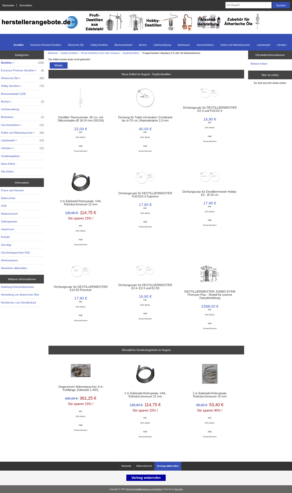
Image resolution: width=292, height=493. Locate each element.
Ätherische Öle (76, 45)
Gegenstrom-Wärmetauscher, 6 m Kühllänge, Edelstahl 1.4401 (80, 388)
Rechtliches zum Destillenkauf (18, 302)
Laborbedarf (263, 45)
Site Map (6, 244)
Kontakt (5, 236)
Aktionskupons (9, 260)
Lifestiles (281, 45)
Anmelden (25, 5)
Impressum (7, 229)
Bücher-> (22, 101)
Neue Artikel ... (9, 163)
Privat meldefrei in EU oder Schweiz (100, 53)
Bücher (143, 45)
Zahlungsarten (9, 221)
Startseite (8, 5)
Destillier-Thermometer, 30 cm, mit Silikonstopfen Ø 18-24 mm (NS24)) (80, 119)
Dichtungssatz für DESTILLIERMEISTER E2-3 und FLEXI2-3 (210, 109)
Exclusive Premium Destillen (45, 45)
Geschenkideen (205, 45)
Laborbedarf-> (22, 140)
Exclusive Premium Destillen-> (22, 70)
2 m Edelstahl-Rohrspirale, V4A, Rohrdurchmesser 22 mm (81, 203)
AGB (4, 205)
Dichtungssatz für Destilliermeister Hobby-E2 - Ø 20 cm (209, 193)
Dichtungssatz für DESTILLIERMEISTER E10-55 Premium (81, 288)
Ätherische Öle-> (22, 78)
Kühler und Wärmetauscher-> (22, 132)
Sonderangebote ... (12, 156)
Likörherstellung (162, 45)
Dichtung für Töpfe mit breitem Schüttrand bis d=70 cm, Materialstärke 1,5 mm (145, 119)
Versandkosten (81, 151)
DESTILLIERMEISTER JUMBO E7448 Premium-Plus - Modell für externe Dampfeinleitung (209, 295)
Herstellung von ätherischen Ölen (20, 294)
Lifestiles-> (22, 148)
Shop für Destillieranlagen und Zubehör (144, 489)
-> (22, 62)
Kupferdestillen (131, 53)
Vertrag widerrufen (168, 466)
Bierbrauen (184, 45)
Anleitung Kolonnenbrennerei (17, 286)
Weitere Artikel (258, 63)
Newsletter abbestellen (14, 268)
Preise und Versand (12, 190)
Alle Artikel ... (8, 171)
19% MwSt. (80, 137)
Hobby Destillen (69, 53)
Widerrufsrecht (9, 213)
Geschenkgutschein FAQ (15, 252)
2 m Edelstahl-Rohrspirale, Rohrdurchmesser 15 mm (210, 395)
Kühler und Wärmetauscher (235, 45)
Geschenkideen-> (22, 124)
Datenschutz (8, 198)
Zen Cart (179, 489)
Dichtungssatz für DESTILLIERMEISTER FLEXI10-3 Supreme (145, 195)
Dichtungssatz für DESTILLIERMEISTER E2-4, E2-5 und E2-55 (145, 286)
